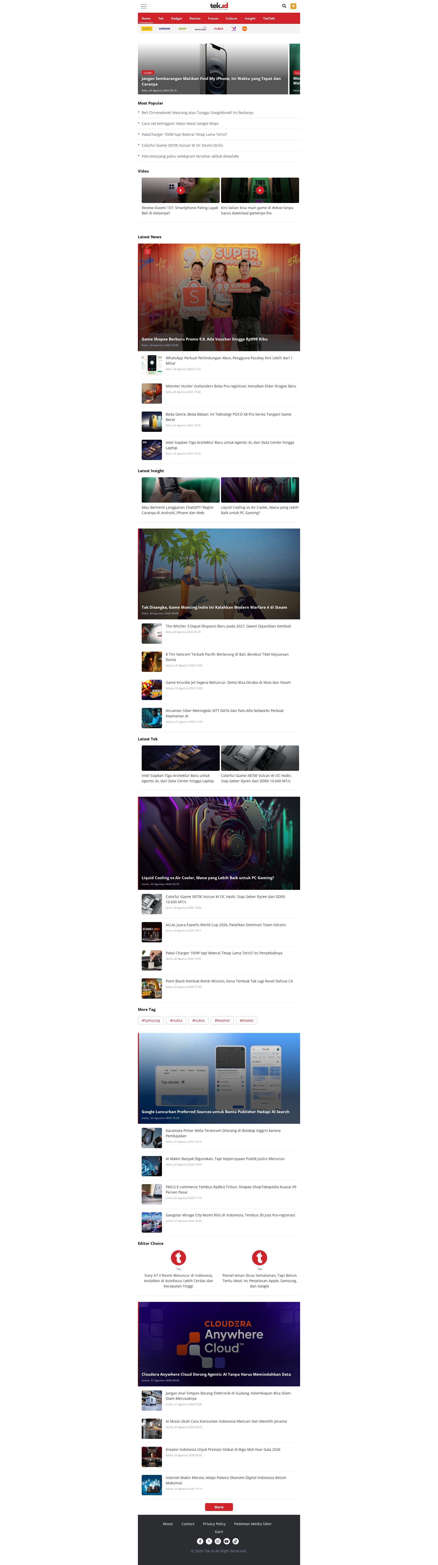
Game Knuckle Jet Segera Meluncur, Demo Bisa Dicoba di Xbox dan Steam (228, 682)
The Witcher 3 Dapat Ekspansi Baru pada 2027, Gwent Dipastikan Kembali (228, 626)
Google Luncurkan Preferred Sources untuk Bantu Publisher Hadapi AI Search (215, 1111)
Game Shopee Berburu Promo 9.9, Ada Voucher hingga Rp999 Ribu (205, 339)
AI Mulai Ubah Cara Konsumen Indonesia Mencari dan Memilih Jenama (226, 1421)
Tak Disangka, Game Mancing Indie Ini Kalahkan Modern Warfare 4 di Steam (214, 607)
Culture (231, 18)
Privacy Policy (214, 1523)
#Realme (222, 1020)
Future (213, 18)
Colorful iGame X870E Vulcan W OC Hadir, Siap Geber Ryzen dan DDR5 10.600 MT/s (225, 899)
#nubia (176, 1020)
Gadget (176, 18)
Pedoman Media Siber (253, 1523)
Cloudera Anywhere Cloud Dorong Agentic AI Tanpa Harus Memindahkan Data (216, 1374)
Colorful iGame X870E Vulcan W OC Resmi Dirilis (182, 145)
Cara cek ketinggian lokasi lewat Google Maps (180, 123)
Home (146, 18)
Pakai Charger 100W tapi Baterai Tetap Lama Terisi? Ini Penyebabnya (224, 952)
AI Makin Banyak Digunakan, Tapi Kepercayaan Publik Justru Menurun (225, 1158)
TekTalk (269, 18)
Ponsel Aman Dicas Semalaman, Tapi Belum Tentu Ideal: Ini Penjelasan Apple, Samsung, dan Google (260, 1280)
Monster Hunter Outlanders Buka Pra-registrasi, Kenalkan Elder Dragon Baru (231, 386)
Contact (187, 1523)
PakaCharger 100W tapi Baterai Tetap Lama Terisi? (184, 134)
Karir (219, 1531)
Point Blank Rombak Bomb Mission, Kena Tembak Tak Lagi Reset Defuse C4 (229, 981)
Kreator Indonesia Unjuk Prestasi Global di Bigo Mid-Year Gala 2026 (223, 1449)
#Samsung (151, 1020)
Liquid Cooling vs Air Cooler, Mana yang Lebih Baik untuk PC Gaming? (208, 877)
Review (195, 18)
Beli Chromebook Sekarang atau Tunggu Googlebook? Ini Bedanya (197, 112)
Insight (250, 18)
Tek (160, 18)
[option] (213, 69)
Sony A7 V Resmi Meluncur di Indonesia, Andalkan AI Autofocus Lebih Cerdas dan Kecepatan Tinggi (178, 1280)
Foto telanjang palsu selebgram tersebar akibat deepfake (190, 156)
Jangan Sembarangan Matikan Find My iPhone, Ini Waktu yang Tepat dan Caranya (211, 81)
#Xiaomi (246, 1020)
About (168, 1523)
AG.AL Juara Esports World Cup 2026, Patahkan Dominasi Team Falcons (226, 924)
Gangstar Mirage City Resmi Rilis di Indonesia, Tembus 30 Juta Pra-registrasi (230, 1215)
